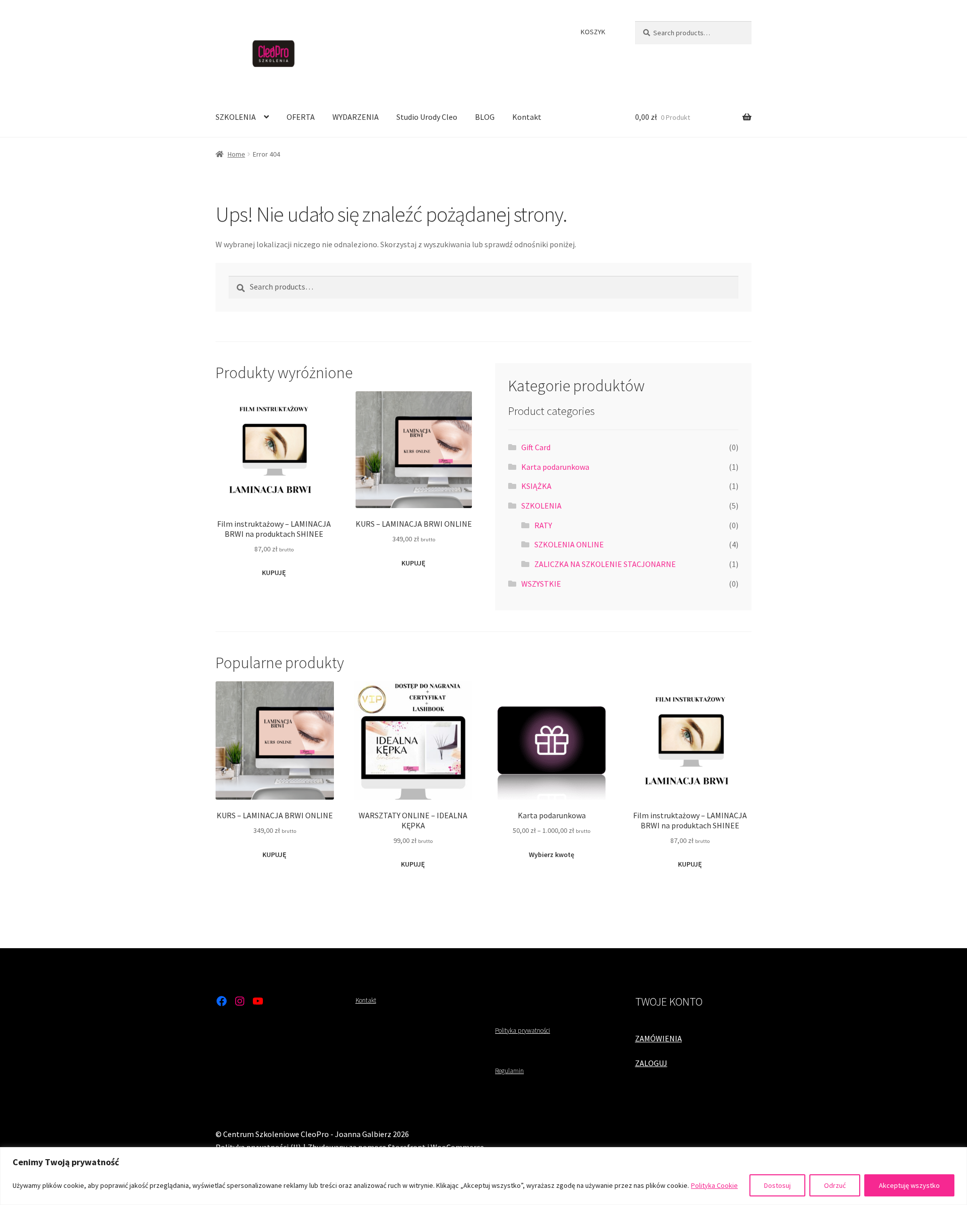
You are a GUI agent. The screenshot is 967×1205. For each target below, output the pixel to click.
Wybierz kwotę (551, 854)
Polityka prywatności (522, 1030)
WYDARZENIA (355, 117)
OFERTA (301, 117)
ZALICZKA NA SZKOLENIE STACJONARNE (605, 564)
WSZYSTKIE (541, 584)
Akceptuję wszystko (909, 1185)
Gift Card (535, 447)
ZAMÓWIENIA (658, 1038)
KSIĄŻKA (536, 486)
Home (236, 154)
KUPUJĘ (274, 572)
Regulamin (509, 1071)
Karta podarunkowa (555, 467)
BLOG (485, 117)
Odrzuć (835, 1185)
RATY (543, 525)
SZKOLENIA (236, 117)
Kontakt (526, 117)
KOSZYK (593, 31)
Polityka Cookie (714, 1185)
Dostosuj (777, 1185)
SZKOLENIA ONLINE (569, 544)
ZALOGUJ (651, 1063)
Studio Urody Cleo (426, 117)
